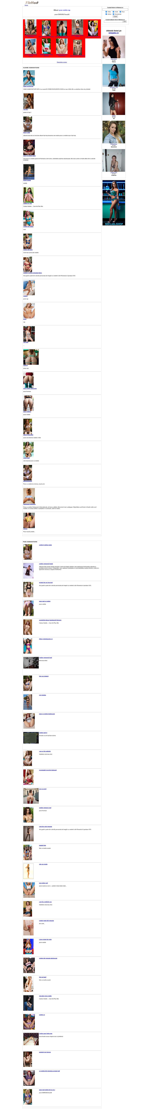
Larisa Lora (114, 172)
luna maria (114, 59)
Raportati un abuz (62, 62)
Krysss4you (114, 144)
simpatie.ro (113, 33)
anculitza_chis (114, 87)
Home (26, 5)
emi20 (114, 115)
